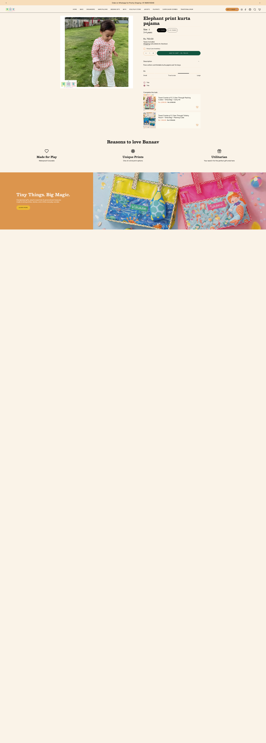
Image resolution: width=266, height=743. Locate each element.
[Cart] (259, 9)
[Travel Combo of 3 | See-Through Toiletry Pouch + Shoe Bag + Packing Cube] (149, 120)
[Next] (260, 3)
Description (147, 61)
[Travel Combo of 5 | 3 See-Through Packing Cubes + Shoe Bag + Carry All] (149, 102)
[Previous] (6, 3)
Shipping (146, 44)
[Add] (197, 107)
